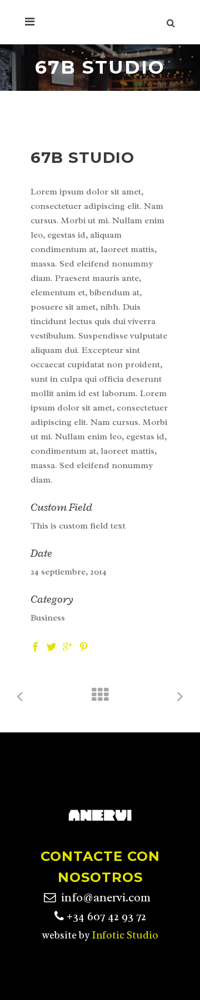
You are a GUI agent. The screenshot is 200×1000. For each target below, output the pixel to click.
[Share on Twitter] (51, 646)
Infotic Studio (125, 935)
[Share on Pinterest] (83, 646)
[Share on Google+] (67, 646)
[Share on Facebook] (35, 646)
